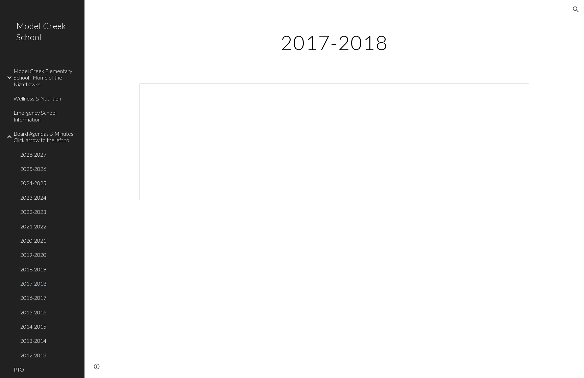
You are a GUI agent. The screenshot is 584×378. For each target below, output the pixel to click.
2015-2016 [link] (33, 312)
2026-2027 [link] (33, 154)
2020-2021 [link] (33, 240)
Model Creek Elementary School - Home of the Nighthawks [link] (43, 77)
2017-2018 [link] (33, 283)
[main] (334, 42)
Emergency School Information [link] (35, 115)
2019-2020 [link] (33, 254)
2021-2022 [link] (33, 226)
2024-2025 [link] (33, 183)
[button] (576, 9)
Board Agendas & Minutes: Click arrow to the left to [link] (44, 136)
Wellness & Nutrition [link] (37, 98)
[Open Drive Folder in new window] (516, 92)
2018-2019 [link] (33, 269)
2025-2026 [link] (33, 168)
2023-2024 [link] (33, 197)
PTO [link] (19, 369)
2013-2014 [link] (33, 340)
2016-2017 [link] (33, 297)
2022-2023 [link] (33, 211)
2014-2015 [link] (33, 326)
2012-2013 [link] (33, 355)
